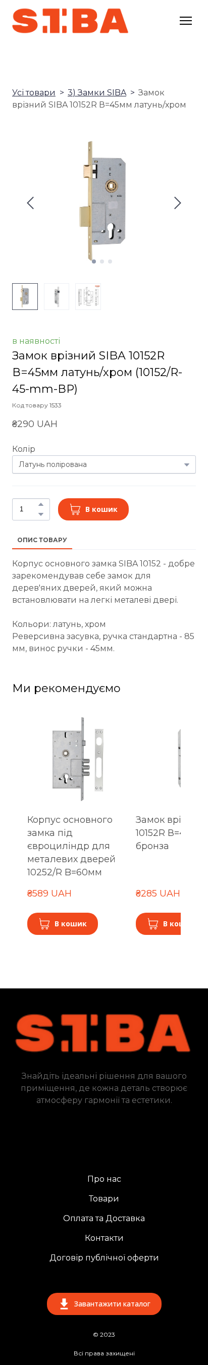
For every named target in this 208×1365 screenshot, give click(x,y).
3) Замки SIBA (97, 92)
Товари (104, 1198)
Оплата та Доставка (104, 1218)
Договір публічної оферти (104, 1258)
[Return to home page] (70, 21)
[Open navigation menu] (186, 21)
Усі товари (34, 92)
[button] (40, 504)
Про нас (104, 1179)
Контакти (104, 1238)
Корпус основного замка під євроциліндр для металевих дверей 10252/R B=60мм (71, 846)
